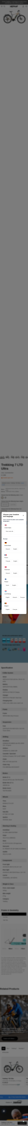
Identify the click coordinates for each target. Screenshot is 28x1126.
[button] (20, 567)
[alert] (14, 563)
